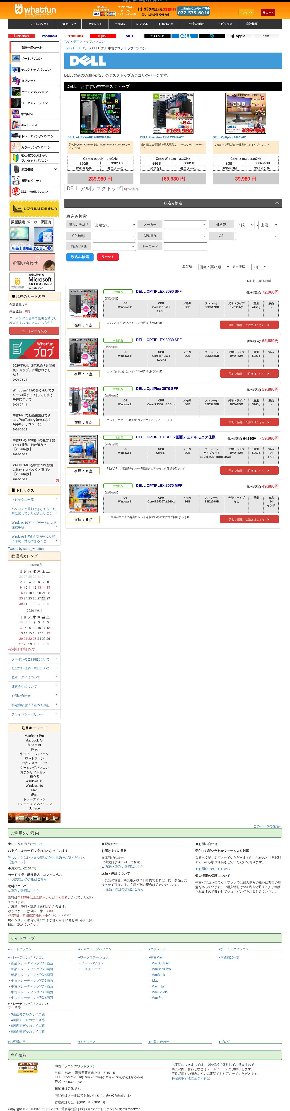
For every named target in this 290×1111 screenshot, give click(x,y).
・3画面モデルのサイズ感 (26, 1014)
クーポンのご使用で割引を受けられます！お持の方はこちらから (33, 320)
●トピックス (87, 1041)
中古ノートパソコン (34, 753)
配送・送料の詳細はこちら (125, 866)
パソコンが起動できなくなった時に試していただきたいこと (34, 510)
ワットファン (34, 758)
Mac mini (34, 744)
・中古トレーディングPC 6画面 (30, 992)
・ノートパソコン (91, 963)
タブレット (28, 80)
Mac (34, 790)
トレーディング (34, 799)
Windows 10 (34, 785)
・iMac (153, 980)
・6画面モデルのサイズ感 (26, 1025)
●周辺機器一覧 (229, 957)
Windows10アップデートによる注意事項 (34, 524)
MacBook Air (34, 740)
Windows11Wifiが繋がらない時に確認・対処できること (34, 538)
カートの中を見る (34, 330)
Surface (34, 808)
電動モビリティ (31, 180)
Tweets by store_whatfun (26, 548)
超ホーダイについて (26, 677)
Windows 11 (34, 781)
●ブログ (224, 1041)
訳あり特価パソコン (34, 191)
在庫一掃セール (31, 47)
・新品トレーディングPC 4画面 (30, 963)
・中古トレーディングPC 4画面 (30, 986)
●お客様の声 (17, 1041)
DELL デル (80, 48)
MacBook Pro (34, 735)
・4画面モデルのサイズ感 (26, 1019)
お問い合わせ (21, 695)
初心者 (34, 776)
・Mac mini (156, 986)
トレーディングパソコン (37, 136)
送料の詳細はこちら (25, 890)
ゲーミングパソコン (34, 91)
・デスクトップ (89, 969)
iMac (34, 749)
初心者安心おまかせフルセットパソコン (34, 157)
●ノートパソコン (20, 949)
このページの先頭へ (268, 826)
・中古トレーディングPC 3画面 (30, 980)
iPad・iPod (29, 125)
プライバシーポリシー (27, 714)
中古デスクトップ (34, 763)
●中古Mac (155, 957)
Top (67, 48)
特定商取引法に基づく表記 (31, 705)
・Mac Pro (156, 997)
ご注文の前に (195, 24)
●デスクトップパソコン (95, 949)
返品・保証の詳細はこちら (125, 889)
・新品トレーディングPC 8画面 (30, 974)
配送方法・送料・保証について (31, 668)
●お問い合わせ (158, 1041)
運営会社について (24, 686)
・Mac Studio (158, 992)
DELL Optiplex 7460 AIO (229, 137)
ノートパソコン (31, 58)
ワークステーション (34, 103)
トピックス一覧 (23, 499)
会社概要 (252, 24)
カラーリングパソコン (36, 147)
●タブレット (157, 949)
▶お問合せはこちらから (212, 868)
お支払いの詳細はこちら (29, 879)
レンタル (142, 24)
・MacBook (156, 974)
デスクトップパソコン (36, 69)
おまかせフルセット (34, 772)
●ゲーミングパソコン (234, 949)
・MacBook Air (159, 963)
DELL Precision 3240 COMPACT (162, 137)
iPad (34, 794)
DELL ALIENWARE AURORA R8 (89, 137)
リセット (108, 256)
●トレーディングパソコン (26, 957)
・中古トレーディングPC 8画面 (30, 997)
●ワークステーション (93, 957)
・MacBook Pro (159, 968)
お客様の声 (166, 24)
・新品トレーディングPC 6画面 (30, 968)
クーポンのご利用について (31, 659)
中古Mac (27, 114)
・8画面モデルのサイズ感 (26, 1031)
